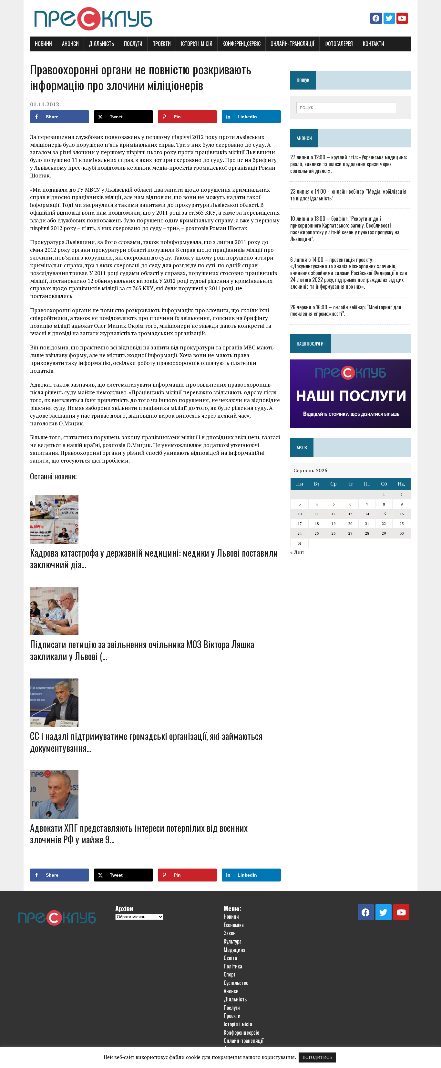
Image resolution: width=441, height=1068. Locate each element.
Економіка (234, 925)
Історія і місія (196, 44)
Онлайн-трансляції (292, 44)
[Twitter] (389, 18)
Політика (233, 966)
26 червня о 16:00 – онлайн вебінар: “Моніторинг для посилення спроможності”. (345, 310)
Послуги (133, 44)
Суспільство (236, 983)
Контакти (373, 44)
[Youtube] (402, 18)
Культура (232, 941)
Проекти (161, 44)
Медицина (234, 950)
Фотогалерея (338, 44)
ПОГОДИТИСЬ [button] (317, 1057)
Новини (43, 44)
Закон (230, 933)
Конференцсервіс (241, 44)
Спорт (230, 974)
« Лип (297, 552)
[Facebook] (376, 18)
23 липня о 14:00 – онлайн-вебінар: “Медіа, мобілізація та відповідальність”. (348, 194)
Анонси (70, 44)
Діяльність (101, 44)
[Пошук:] (346, 107)
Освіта (230, 958)
